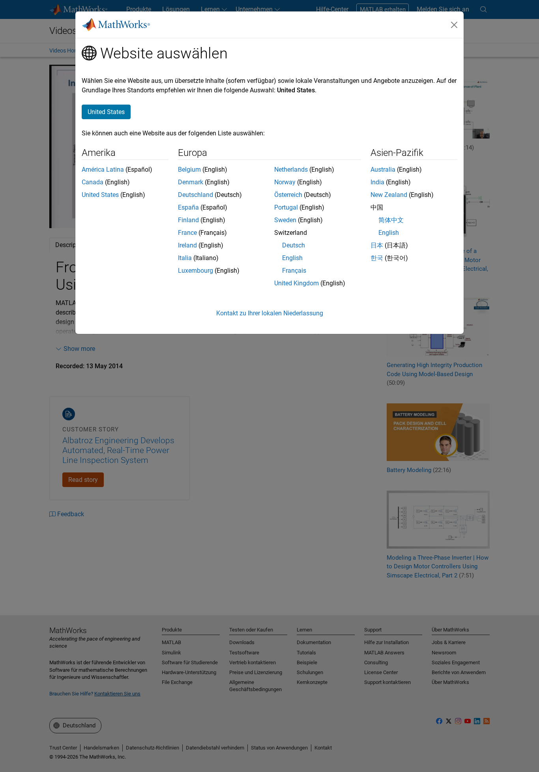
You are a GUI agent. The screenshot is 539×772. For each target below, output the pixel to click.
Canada (92, 182)
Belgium (189, 169)
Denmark (190, 182)
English (292, 258)
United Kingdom (296, 283)
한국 (377, 258)
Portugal (286, 207)
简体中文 (391, 220)
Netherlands (291, 169)
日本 (377, 245)
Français (294, 270)
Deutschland (195, 195)
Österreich (288, 195)
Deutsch (293, 245)
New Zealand (389, 195)
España (188, 207)
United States (100, 195)
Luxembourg (195, 270)
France (187, 232)
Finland (188, 220)
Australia (383, 169)
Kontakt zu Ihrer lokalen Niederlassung (269, 313)
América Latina (103, 169)
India (377, 182)
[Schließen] (454, 25)
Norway (285, 182)
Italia (185, 258)
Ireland (187, 245)
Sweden (285, 220)
